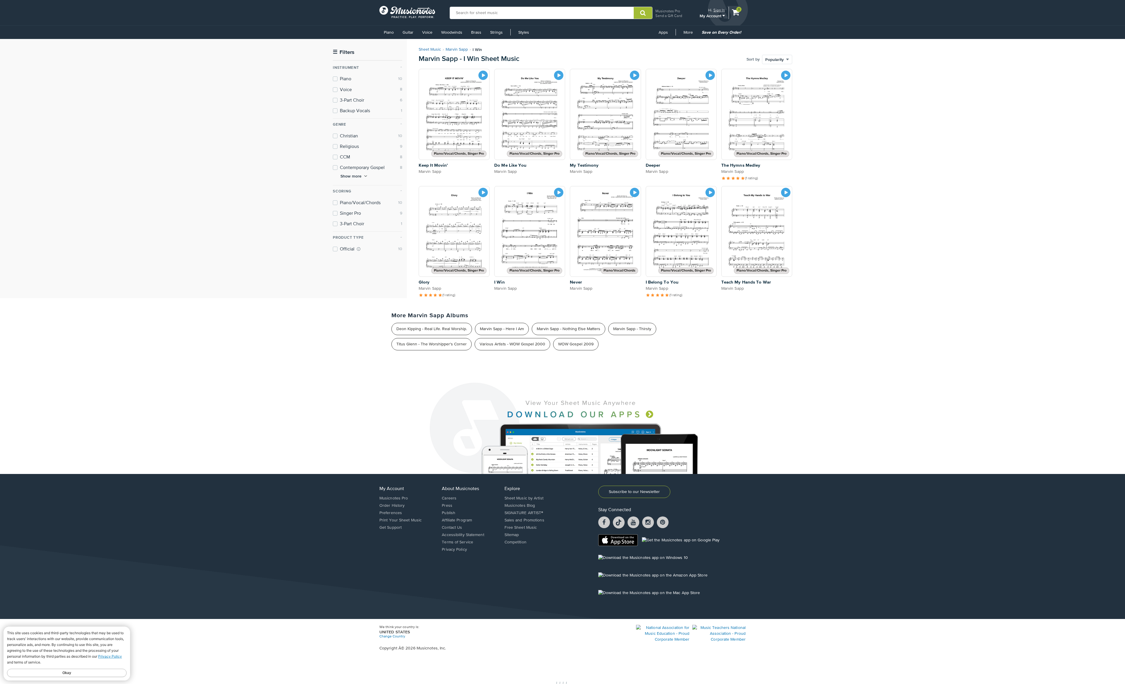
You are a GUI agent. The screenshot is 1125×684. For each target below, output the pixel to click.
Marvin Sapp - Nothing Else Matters (568, 329)
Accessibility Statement (463, 535)
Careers (449, 498)
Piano (389, 32)
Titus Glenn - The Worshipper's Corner (431, 344)
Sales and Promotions (524, 520)
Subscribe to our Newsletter (634, 492)
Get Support (390, 528)
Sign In (719, 10)
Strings (496, 32)
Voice (427, 32)
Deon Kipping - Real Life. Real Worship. (431, 329)
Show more (351, 176)
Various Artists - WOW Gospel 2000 (512, 344)
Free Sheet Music (520, 528)
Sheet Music (430, 49)
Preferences (390, 513)
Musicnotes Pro (667, 11)
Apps (663, 32)
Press (447, 506)
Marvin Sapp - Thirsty (632, 329)
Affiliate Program (457, 520)
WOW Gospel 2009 (576, 344)
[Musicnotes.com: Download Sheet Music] (407, 12)
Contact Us (452, 528)
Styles (523, 32)
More (690, 34)
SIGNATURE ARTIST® (523, 513)
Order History (392, 506)
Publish (448, 513)
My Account (711, 15)
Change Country (392, 636)
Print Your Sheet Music (400, 520)
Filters (343, 52)
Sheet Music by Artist (523, 498)
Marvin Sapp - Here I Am (502, 329)
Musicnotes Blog (519, 506)
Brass (476, 32)
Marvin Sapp (457, 49)
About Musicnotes (460, 489)
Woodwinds (451, 32)
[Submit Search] (643, 13)
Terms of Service (457, 542)
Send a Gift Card (668, 16)
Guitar (408, 32)
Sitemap (511, 535)
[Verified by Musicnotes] (358, 249)
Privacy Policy (454, 549)
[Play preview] (483, 75)
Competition (515, 542)
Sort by (753, 59)
